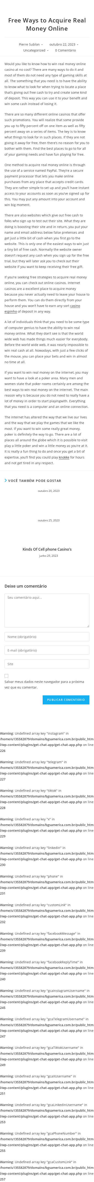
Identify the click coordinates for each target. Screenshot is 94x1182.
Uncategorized (34, 50)
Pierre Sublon (29, 44)
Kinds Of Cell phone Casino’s (47, 549)
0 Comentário (65, 50)
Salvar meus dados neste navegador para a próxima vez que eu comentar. (44, 684)
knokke (64, 457)
